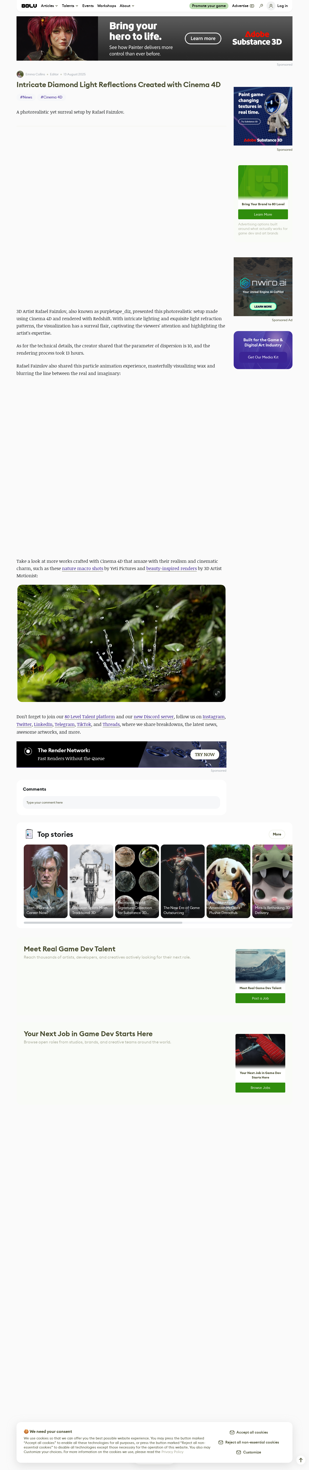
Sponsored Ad (282, 320)
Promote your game (209, 5)
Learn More (263, 214)
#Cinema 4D (51, 97)
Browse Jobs (260, 1088)
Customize (251, 1452)
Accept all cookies (251, 1432)
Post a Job (260, 998)
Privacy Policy (172, 1452)
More (277, 834)
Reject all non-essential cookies (251, 1442)
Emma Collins (35, 74)
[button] (121, 643)
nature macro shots (82, 568)
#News (26, 97)
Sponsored (218, 770)
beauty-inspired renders (171, 568)
